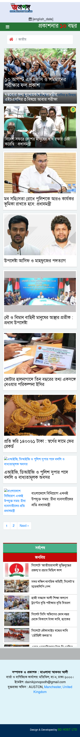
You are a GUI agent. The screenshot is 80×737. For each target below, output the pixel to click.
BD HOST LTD (67, 730)
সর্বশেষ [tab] (40, 548)
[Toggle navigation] (7, 27)
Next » (24, 525)
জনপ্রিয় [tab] (40, 557)
